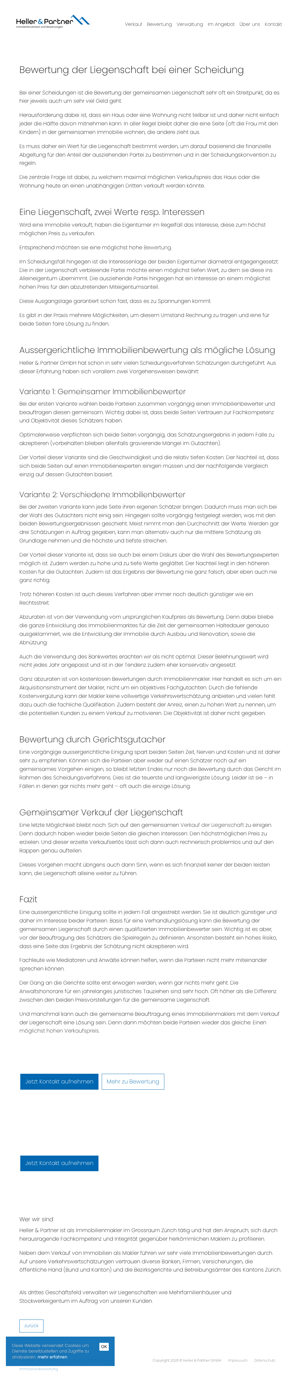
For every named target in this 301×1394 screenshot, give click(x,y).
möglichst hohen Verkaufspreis (59, 1030)
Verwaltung (190, 24)
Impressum (238, 1360)
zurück (31, 1325)
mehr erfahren (52, 1357)
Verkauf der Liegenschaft (212, 825)
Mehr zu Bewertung (133, 1082)
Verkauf (133, 24)
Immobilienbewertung (38, 1368)
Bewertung (159, 24)
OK (104, 1346)
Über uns (250, 24)
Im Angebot (221, 24)
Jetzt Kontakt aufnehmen (59, 1082)
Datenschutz (264, 1360)
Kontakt (273, 24)
